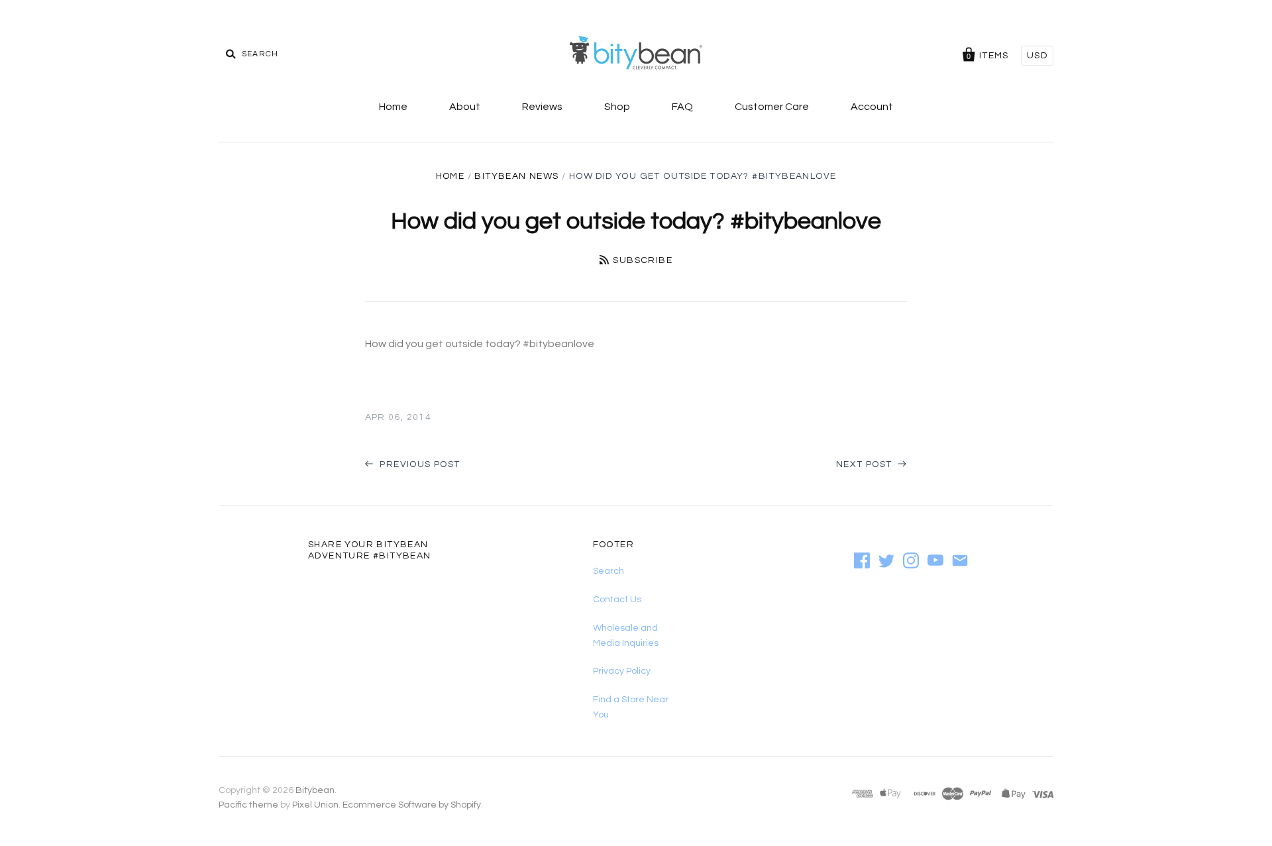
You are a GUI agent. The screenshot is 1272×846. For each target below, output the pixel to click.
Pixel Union (315, 805)
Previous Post (418, 464)
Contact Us (617, 599)
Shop (617, 106)
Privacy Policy (622, 671)
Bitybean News (516, 176)
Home (393, 106)
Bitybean (315, 790)
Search (608, 571)
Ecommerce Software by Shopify (412, 805)
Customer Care (772, 106)
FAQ (682, 106)
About (464, 106)
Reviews (542, 106)
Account (872, 106)
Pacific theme (248, 805)
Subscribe (642, 260)
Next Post (865, 464)
